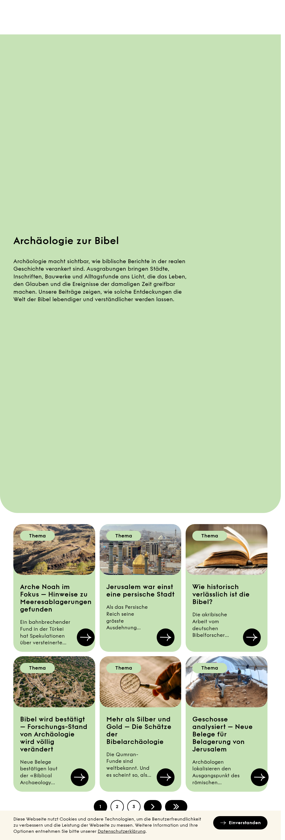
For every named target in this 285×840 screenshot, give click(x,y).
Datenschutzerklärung (122, 831)
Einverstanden (245, 822)
